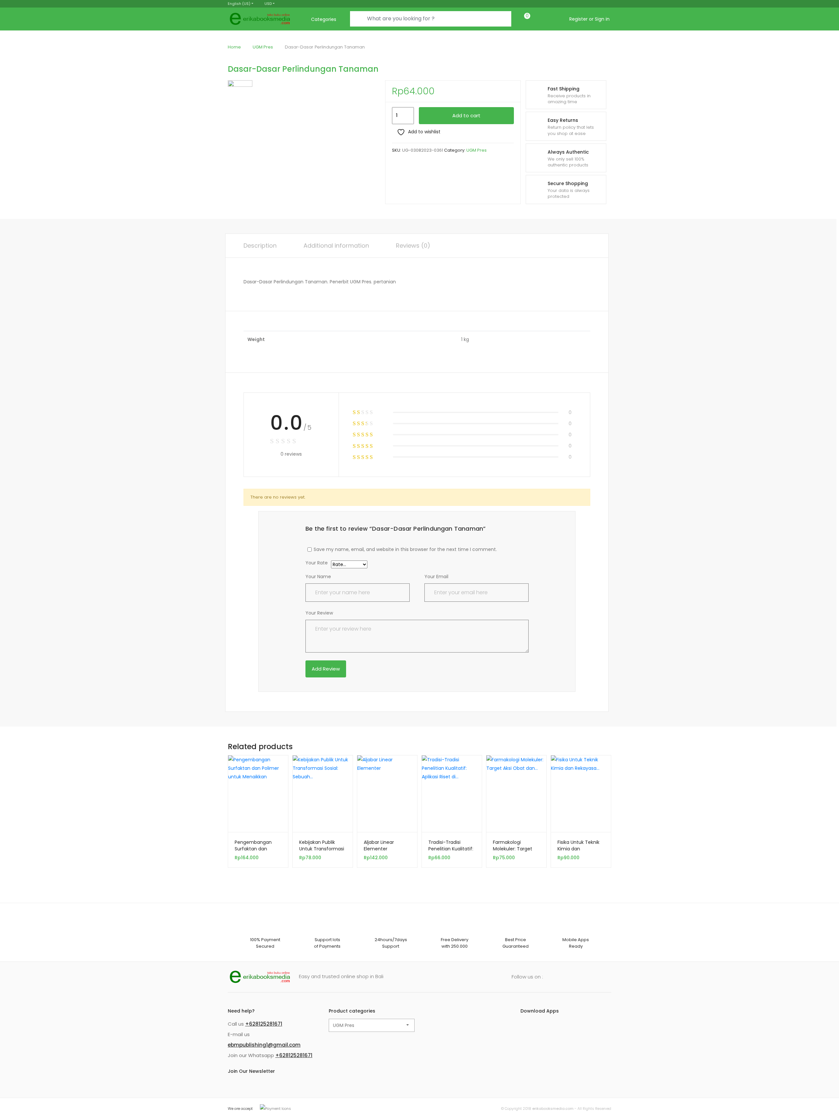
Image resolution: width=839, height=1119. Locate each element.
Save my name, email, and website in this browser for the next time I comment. (405, 549)
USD (268, 3)
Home (234, 47)
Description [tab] (260, 245)
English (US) (239, 3)
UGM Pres (263, 47)
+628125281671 (263, 1023)
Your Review (319, 613)
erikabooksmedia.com (553, 1108)
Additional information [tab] (336, 245)
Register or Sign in (589, 19)
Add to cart (466, 115)
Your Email (436, 576)
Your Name (318, 576)
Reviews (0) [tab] (413, 245)
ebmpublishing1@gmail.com (264, 1044)
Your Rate (316, 563)
